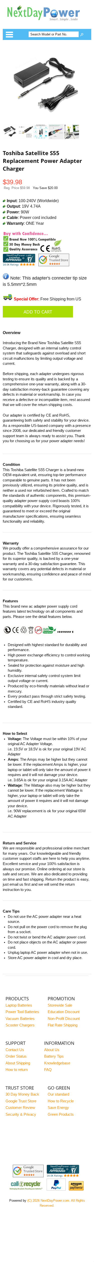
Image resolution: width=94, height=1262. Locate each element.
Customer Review (20, 1108)
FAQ (48, 1070)
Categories (9, 34)
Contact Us (15, 1050)
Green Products (61, 1114)
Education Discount (63, 1012)
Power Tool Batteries (22, 1012)
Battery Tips (54, 1056)
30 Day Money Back (22, 1094)
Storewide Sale (60, 1005)
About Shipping (18, 1063)
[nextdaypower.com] (47, 24)
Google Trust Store (21, 1101)
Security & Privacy (21, 1114)
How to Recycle (61, 1101)
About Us (51, 1050)
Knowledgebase (57, 1063)
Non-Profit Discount (64, 1019)
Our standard (58, 1094)
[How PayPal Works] (56, 1189)
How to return (17, 1070)
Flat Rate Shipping (62, 1025)
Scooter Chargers (20, 1025)
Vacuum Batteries (20, 1019)
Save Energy (58, 1108)
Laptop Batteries (19, 1005)
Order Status (16, 1056)
